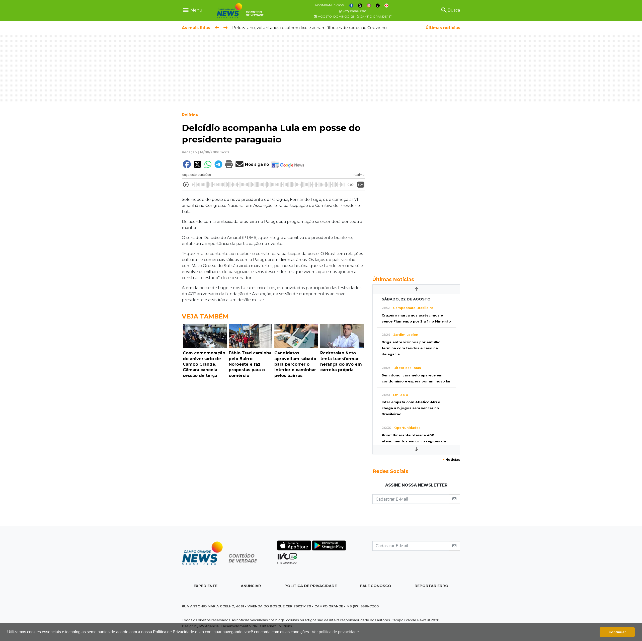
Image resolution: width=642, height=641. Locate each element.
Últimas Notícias (393, 279)
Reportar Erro (431, 586)
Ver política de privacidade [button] (335, 632)
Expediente (205, 586)
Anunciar (251, 586)
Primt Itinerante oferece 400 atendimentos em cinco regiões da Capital (414, 441)
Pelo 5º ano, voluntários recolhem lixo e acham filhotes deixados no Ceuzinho (309, 27)
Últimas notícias (443, 27)
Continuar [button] (617, 632)
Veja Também (205, 316)
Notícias (451, 459)
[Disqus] (273, 449)
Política (190, 115)
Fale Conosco (375, 586)
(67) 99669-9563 (354, 11)
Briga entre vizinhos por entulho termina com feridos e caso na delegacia (411, 348)
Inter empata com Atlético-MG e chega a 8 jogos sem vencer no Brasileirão (411, 408)
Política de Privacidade (310, 586)
